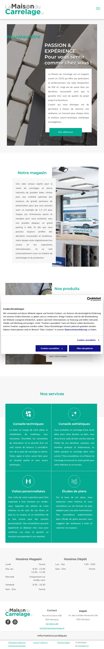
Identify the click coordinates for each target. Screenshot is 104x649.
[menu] (98, 8)
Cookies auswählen (86, 340)
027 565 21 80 (52, 624)
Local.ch (36, 643)
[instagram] (15, 622)
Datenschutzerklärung (76, 329)
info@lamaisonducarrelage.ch (52, 628)
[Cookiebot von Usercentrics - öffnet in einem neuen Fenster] (89, 299)
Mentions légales (63, 643)
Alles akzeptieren (85, 348)
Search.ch (44, 643)
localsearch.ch (83, 646)
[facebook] (8, 622)
